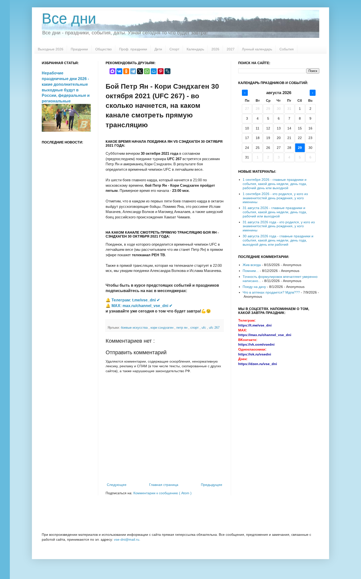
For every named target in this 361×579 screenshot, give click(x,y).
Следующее (116, 485)
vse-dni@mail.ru (126, 539)
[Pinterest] (161, 71)
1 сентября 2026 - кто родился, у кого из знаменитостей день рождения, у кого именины (275, 198)
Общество (103, 49)
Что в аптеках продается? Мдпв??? (271, 292)
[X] (140, 71)
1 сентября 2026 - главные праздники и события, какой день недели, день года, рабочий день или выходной (275, 184)
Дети (158, 49)
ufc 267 (214, 327)
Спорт (174, 49)
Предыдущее (211, 485)
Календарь (195, 49)
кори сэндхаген (162, 327)
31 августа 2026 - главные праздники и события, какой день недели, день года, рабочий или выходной (275, 212)
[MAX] (112, 71)
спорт (195, 327)
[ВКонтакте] (119, 71)
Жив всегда (252, 265)
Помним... (251, 271)
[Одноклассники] (126, 71)
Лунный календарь (257, 49)
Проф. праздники (133, 49)
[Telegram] (133, 71)
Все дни (69, 18)
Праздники (79, 49)
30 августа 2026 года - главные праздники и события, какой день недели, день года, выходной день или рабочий (278, 240)
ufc (204, 327)
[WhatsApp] (147, 71)
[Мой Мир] (154, 71)
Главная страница (163, 485)
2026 (215, 49)
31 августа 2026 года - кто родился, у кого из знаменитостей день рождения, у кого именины (279, 226)
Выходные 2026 (50, 49)
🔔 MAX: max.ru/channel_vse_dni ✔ (139, 306)
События (286, 49)
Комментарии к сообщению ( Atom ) (162, 493)
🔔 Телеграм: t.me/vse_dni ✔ (133, 300)
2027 (231, 49)
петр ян (182, 327)
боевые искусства (135, 327)
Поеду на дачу (254, 287)
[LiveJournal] (167, 71)
